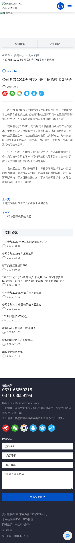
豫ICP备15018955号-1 (15, 535)
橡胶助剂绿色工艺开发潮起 (17, 340)
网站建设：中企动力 (13, 524)
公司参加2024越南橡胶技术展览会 (21, 292)
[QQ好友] (26, 93)
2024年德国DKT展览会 (15, 316)
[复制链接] (41, 93)
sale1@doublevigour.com (24, 402)
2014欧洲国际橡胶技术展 (16, 216)
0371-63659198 (17, 395)
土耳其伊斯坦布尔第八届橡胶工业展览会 (25, 203)
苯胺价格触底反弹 (12, 351)
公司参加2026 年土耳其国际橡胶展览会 (24, 241)
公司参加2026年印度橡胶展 (17, 253)
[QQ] (33, 428)
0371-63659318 (17, 389)
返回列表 (11, 71)
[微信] (12, 93)
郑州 (27, 524)
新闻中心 (37, 24)
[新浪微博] (5, 93)
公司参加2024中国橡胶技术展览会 (21, 304)
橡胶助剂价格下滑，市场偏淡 (18, 328)
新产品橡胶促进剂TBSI (15, 265)
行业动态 (55, 43)
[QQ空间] (34, 93)
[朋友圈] (19, 93)
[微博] (5, 428)
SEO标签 (28, 519)
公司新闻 (20, 43)
